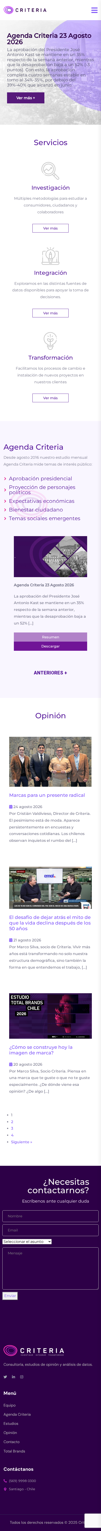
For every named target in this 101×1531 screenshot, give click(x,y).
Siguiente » (21, 1142)
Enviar (10, 1296)
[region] (50, 72)
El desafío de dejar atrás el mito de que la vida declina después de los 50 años (50, 922)
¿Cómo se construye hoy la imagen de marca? (41, 1050)
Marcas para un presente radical (47, 795)
